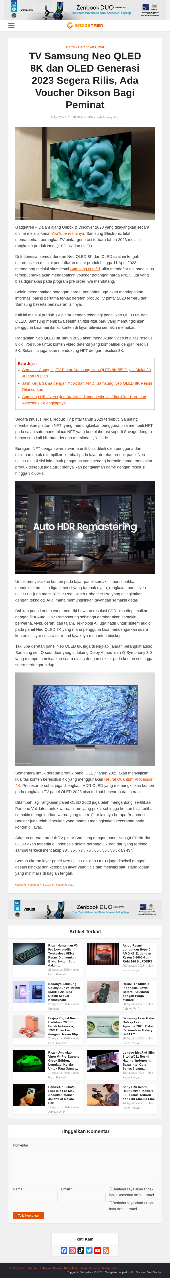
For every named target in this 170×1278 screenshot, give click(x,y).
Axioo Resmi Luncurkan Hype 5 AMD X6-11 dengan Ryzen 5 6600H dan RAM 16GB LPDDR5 (137, 953)
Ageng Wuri (111, 117)
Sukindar (54, 1008)
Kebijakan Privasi (51, 1268)
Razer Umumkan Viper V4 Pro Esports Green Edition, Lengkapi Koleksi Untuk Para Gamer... (63, 1060)
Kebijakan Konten (75, 1268)
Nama (19, 1189)
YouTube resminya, (67, 233)
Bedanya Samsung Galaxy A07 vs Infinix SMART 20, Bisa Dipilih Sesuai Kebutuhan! (64, 992)
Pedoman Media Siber (103, 1268)
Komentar (20, 1145)
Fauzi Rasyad (57, 974)
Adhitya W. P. (131, 1008)
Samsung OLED (66, 885)
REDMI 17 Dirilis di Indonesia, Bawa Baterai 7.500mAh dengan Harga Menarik (136, 992)
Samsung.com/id (85, 269)
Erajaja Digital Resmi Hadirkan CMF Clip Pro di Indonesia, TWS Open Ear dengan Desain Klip (63, 1026)
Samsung (21, 885)
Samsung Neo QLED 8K (41, 885)
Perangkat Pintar (91, 47)
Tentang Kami (17, 1268)
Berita (70, 47)
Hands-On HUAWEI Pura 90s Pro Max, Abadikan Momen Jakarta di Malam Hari (62, 1095)
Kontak (32, 1268)
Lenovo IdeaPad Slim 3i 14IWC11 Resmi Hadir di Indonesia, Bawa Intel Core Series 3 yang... (139, 1060)
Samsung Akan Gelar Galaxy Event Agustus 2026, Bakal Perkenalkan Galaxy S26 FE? (138, 1026)
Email (66, 1189)
